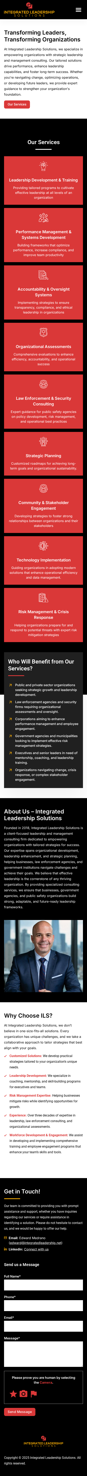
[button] (78, 9)
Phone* (10, 1297)
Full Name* (12, 1276)
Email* (9, 1318)
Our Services (17, 104)
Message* (12, 1338)
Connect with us (36, 1249)
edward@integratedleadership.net (35, 1243)
